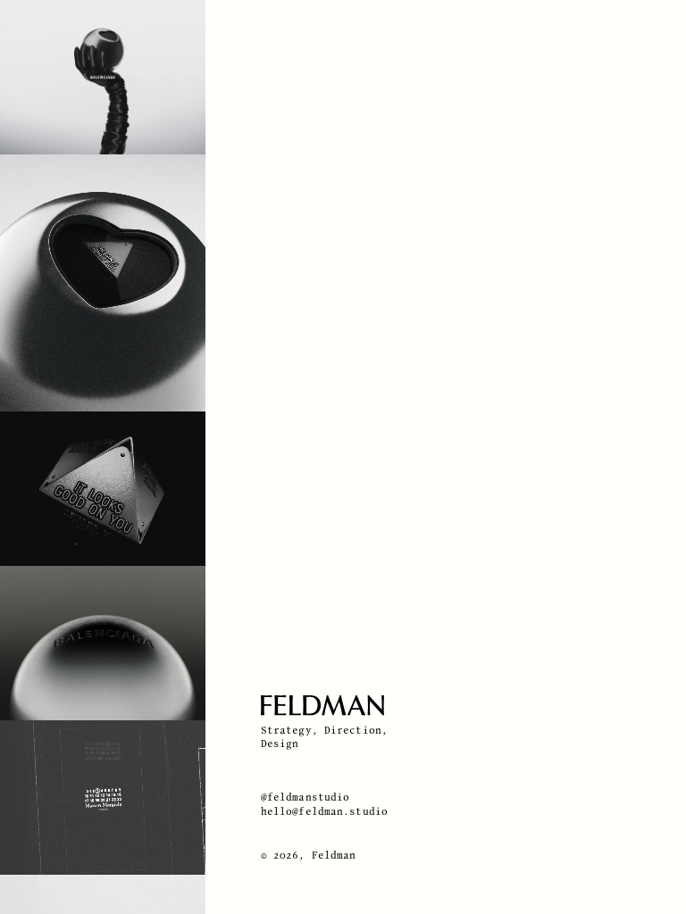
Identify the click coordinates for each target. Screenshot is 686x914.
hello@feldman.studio (324, 812)
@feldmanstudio (305, 797)
